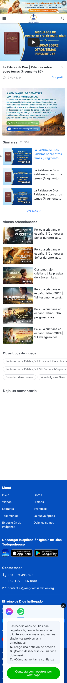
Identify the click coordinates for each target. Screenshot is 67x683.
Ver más (32, 211)
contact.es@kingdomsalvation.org (31, 588)
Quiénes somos (44, 522)
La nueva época (44, 516)
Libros (38, 495)
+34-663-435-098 (20, 575)
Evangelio (40, 508)
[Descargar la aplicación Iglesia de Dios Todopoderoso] (5, 553)
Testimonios (10, 516)
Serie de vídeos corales (19, 377)
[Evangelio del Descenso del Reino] (33, 18)
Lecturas (8, 508)
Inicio (5, 495)
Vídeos (6, 502)
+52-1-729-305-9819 (22, 581)
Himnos (39, 502)
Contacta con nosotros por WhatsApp (33, 673)
